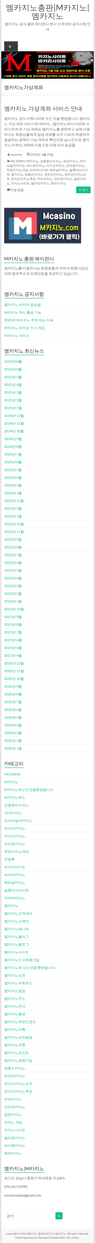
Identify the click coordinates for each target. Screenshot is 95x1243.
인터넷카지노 (63, 179)
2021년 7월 (13, 632)
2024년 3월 (13, 485)
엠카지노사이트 (16, 952)
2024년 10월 (14, 431)
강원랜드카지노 (51, 161)
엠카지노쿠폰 (14, 1045)
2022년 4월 (13, 578)
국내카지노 (70, 161)
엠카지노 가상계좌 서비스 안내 (43, 108)
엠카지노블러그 (16, 936)
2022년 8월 (13, 547)
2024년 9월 (13, 439)
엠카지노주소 (14, 998)
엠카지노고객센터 (18, 913)
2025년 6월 (13, 369)
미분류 (9, 859)
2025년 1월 (13, 408)
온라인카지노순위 (18, 1083)
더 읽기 (83, 190)
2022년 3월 (13, 586)
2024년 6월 (13, 462)
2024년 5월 (13, 470)
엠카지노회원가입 (18, 1060)
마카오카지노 (55, 165)
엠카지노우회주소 (18, 983)
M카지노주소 (14, 797)
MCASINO (18, 161)
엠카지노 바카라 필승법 (22, 304)
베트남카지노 (58, 170)
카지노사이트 (20, 183)
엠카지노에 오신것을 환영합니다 (29, 967)
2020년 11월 (14, 671)
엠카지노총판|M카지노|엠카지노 (47, 11)
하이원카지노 (14, 1145)
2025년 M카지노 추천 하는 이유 (28, 320)
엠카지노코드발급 (18, 1037)
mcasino (16, 154)
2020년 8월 (13, 694)
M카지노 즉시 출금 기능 (22, 312)
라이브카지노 (36, 165)
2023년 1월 (13, 516)
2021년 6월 (13, 640)
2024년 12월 (14, 415)
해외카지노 (58, 183)
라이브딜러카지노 (18, 820)
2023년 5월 (13, 508)
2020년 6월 (13, 709)
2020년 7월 (13, 702)
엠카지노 (17, 174)
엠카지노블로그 (16, 944)
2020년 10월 (14, 678)
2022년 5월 (13, 570)
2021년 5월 (13, 647)
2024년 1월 (13, 493)
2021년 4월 (13, 655)
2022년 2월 (13, 593)
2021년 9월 (13, 617)
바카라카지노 (14, 875)
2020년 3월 (13, 733)
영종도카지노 (34, 174)
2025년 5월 (13, 377)
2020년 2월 (13, 740)
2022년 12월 (14, 524)
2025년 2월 (13, 400)
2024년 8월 (13, 446)
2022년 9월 (13, 539)
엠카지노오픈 (14, 975)
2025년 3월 (13, 392)
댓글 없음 (17, 190)
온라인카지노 (54, 174)
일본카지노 (13, 1114)
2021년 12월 (14, 609)
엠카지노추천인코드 (20, 1022)
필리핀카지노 (40, 183)
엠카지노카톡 (14, 1029)
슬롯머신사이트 (16, 890)
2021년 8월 (13, 624)
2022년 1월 (13, 601)
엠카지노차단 (14, 1006)
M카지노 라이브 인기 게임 (24, 328)
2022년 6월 (13, 562)
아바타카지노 (14, 898)
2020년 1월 (13, 748)
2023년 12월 (14, 500)
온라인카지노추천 (23, 179)
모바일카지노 (75, 165)
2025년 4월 (13, 384)
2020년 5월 (13, 717)
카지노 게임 (13, 1122)
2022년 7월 (13, 555)
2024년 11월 (14, 423)
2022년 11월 (14, 531)
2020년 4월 (13, 725)
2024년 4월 (13, 477)
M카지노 (33, 161)
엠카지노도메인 (16, 921)
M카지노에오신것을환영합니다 (28, 789)
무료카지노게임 (17, 170)
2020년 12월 (14, 663)
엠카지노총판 (14, 1014)
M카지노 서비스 (16, 335)
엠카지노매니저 (16, 929)
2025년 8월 (13, 361)
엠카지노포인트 (16, 1052)
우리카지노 (45, 179)
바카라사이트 (39, 170)
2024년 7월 (13, 454)
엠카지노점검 (14, 991)
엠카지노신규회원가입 (22, 960)
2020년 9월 (13, 686)
